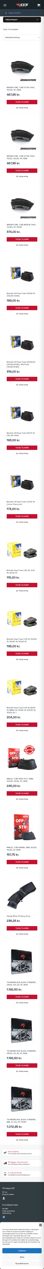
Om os (4, 1192)
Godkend (22, 1251)
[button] (40, 1225)
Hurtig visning (23, 108)
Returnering (6, 1213)
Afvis (22, 1257)
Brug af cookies (8, 1194)
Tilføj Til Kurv (22, 102)
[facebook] (3, 1217)
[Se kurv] (39, 5)
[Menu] (5, 5)
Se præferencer (22, 1263)
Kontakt (5, 1209)
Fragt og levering (8, 1211)
